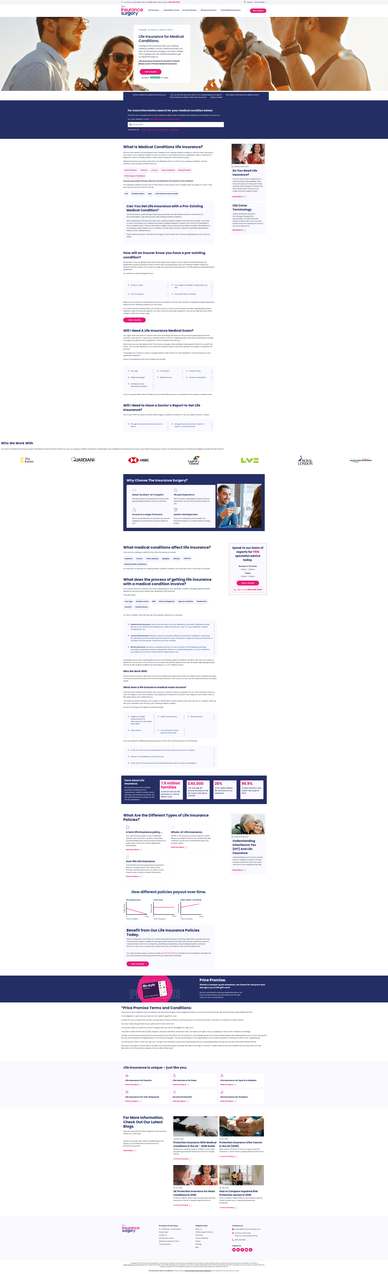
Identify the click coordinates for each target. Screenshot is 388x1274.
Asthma (143, 170)
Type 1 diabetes (168, 170)
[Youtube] (246, 1250)
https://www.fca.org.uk (131, 1265)
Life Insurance (153, 30)
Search (250, 2)
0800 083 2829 (174, 2)
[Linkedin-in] (238, 1250)
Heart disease (131, 170)
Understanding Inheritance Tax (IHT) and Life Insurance (244, 847)
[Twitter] (234, 1250)
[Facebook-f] (242, 1250)
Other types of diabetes (135, 176)
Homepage (143, 30)
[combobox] (176, 124)
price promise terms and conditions (198, 1271)
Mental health (185, 170)
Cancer (154, 170)
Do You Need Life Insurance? (245, 173)
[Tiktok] (250, 1250)
